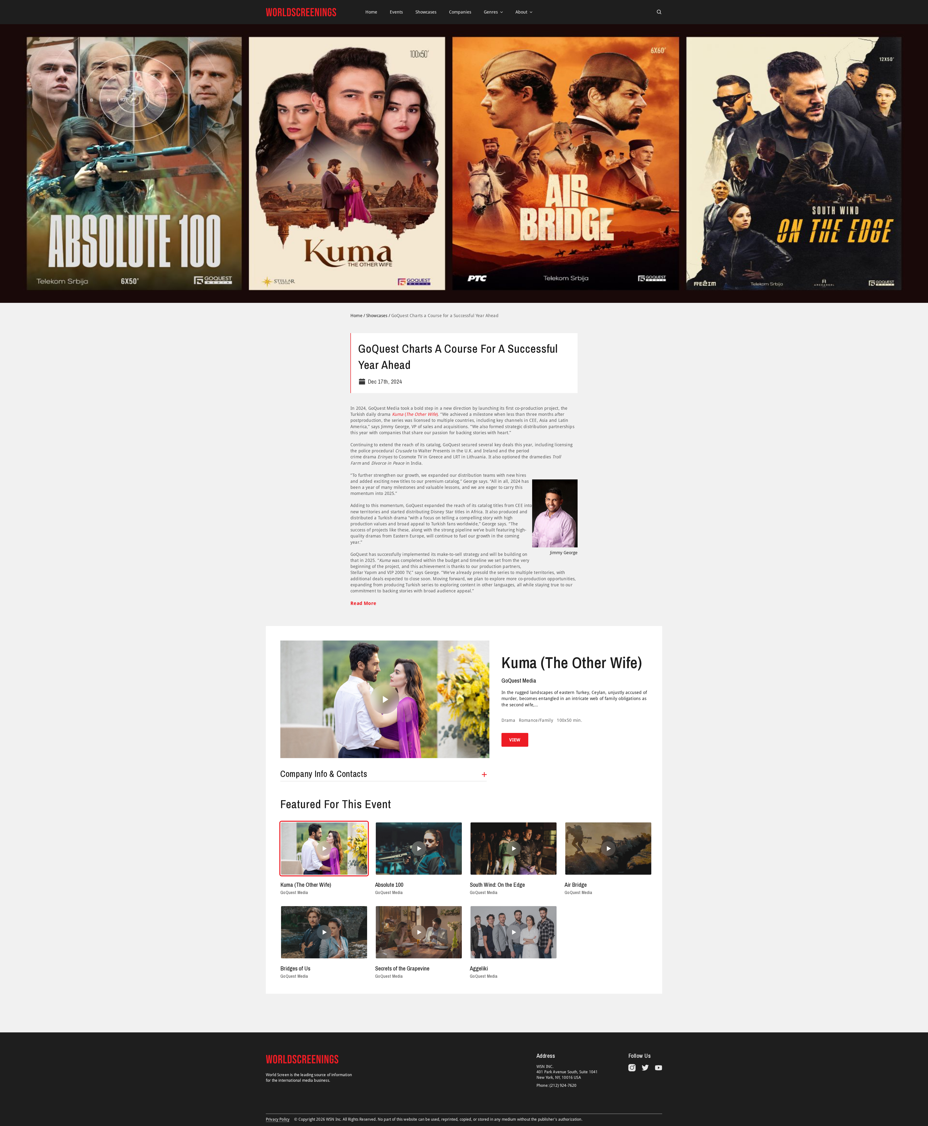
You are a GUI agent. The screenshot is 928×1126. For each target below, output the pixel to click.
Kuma (398, 414)
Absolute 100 (389, 884)
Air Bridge (576, 884)
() (420, 414)
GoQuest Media (518, 680)
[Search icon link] (659, 12)
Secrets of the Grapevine (402, 968)
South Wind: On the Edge (497, 884)
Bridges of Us (295, 968)
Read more (363, 603)
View (514, 739)
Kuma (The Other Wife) (571, 662)
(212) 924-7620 (563, 1085)
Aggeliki (479, 968)
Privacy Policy (278, 1119)
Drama (508, 720)
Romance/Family (536, 720)
